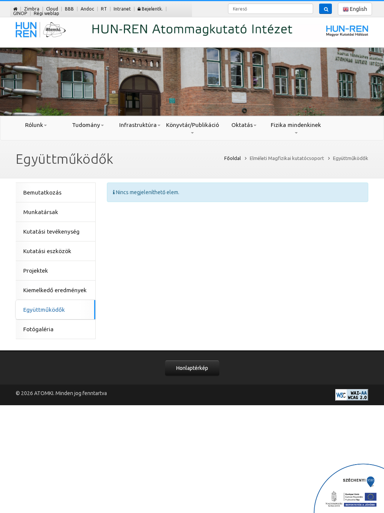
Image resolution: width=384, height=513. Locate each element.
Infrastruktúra (138, 125)
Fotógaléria (38, 329)
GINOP (20, 13)
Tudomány (86, 125)
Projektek (35, 270)
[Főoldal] (15, 8)
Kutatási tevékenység (51, 231)
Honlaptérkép (192, 368)
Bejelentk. (152, 8)
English (358, 9)
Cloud (52, 8)
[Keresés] (325, 8)
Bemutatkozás (42, 192)
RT (104, 8)
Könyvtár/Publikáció (192, 125)
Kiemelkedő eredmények (55, 290)
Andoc (87, 8)
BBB (69, 8)
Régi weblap (46, 13)
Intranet (122, 8)
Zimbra (31, 8)
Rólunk (34, 125)
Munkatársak (40, 212)
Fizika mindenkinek (296, 125)
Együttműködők (44, 309)
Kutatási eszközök (47, 251)
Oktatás (242, 125)
